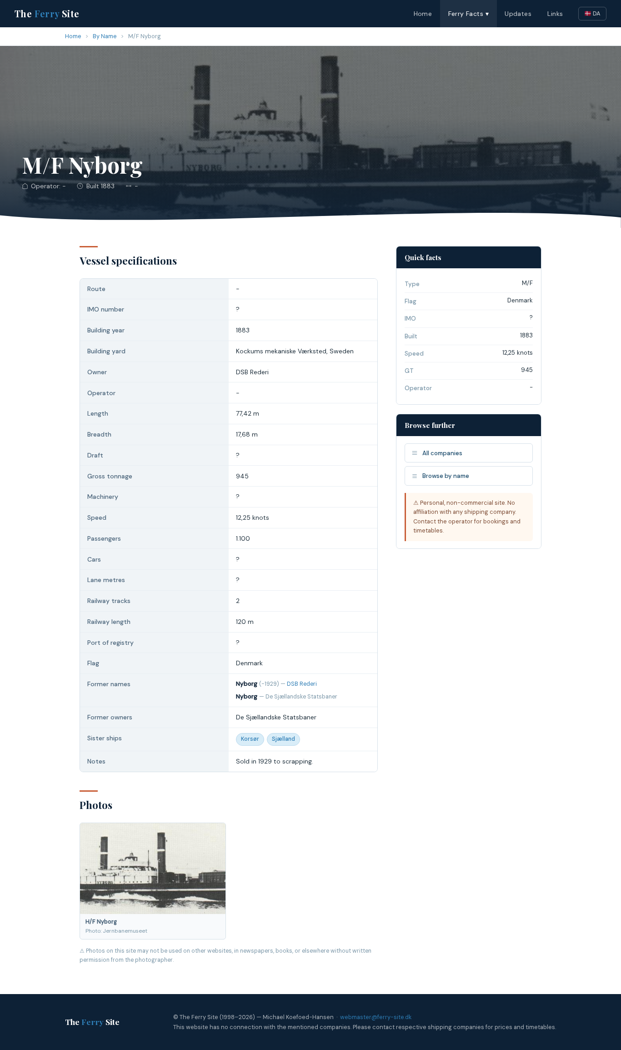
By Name (105, 36)
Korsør (250, 739)
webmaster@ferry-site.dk (375, 1017)
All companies (442, 453)
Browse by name (445, 476)
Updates (518, 14)
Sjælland (283, 739)
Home (423, 14)
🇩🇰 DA (592, 13)
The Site (47, 13)
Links (555, 14)
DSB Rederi (302, 684)
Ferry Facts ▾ (468, 14)
